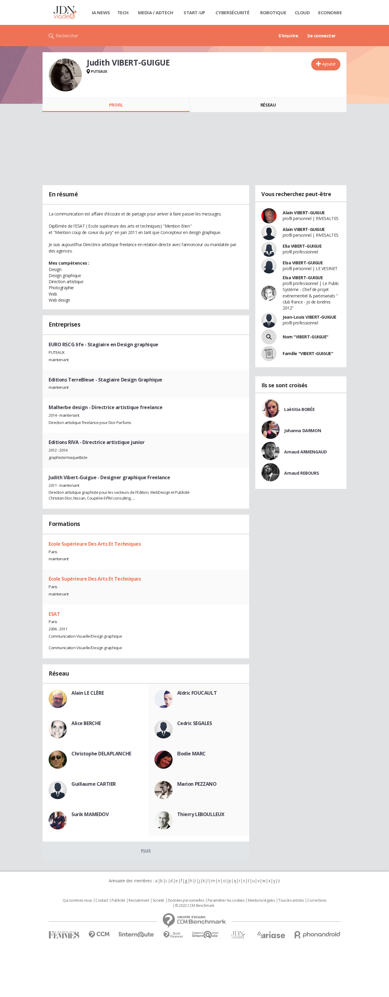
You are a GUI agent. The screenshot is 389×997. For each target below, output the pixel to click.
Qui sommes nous (77, 900)
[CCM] (98, 934)
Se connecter (321, 35)
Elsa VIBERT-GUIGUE (303, 263)
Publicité (118, 900)
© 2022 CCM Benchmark (194, 906)
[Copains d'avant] (205, 934)
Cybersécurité (232, 12)
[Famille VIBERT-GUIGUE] (269, 353)
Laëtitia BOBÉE (299, 409)
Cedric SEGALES (194, 723)
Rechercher (67, 35)
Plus (145, 850)
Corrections (316, 900)
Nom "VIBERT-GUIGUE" (306, 337)
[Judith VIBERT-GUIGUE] (65, 75)
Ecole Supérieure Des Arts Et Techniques (95, 544)
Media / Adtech (155, 12)
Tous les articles (291, 900)
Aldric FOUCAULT (197, 693)
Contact (101, 900)
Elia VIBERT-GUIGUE (302, 246)
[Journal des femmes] (64, 935)
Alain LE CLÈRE (87, 693)
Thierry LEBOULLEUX (201, 814)
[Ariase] (271, 934)
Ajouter (329, 64)
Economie (330, 12)
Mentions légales (261, 900)
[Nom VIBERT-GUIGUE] (269, 336)
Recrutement (139, 900)
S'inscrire (288, 35)
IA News (101, 12)
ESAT (54, 614)
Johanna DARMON (302, 430)
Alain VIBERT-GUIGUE (304, 212)
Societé (158, 900)
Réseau (268, 105)
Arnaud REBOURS (301, 473)
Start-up (194, 12)
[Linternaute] (136, 935)
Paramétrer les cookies (226, 900)
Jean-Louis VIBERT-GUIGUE (309, 317)
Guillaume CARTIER (93, 784)
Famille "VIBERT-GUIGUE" (308, 353)
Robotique (273, 12)
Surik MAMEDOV (90, 814)
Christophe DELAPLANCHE (101, 753)
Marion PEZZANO (197, 784)
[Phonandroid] (317, 934)
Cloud (302, 12)
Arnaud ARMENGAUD (305, 452)
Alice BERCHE (86, 723)
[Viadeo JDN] (238, 935)
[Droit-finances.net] (173, 935)
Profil (116, 105)
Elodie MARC (191, 753)
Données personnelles (186, 900)
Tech (123, 12)
